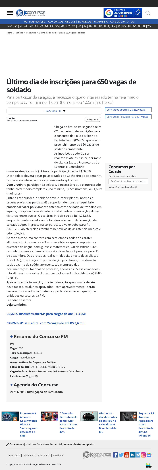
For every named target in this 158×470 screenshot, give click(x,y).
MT (68, 26)
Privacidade (58, 455)
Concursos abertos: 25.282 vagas (126, 109)
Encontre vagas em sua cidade (122, 176)
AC (15, 26)
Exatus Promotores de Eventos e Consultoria (56, 371)
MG (79, 26)
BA (36, 26)
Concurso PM (52, 111)
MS (73, 26)
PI (105, 26)
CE (41, 26)
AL (20, 26)
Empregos (84, 21)
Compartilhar (93, 119)
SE (144, 26)
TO (149, 26)
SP (139, 26)
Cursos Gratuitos (122, 21)
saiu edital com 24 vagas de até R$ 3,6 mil (45, 323)
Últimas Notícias (35, 21)
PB (90, 26)
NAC (9, 26)
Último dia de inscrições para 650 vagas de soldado (62, 32)
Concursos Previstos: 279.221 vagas (127, 116)
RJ (109, 26)
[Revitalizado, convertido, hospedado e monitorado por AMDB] (149, 464)
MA (62, 26)
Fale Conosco (29, 455)
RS (118, 26)
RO (124, 26)
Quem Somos (14, 455)
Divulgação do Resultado (36, 392)
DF (46, 26)
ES (51, 26)
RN (113, 26)
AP (25, 26)
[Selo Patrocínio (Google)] (123, 12)
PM (12, 343)
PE (100, 26)
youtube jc (101, 21)
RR (129, 26)
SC (134, 26)
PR (95, 26)
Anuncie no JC (44, 455)
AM (31, 26)
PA (85, 26)
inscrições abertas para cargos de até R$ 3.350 (46, 314)
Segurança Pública (44, 362)
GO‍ (57, 26)
